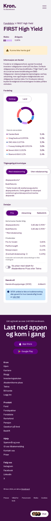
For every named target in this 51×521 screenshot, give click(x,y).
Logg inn (8, 394)
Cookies (44, 498)
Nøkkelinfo (41, 213)
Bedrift (7, 430)
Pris (12, 213)
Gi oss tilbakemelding (14, 446)
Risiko (36, 498)
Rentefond (8, 418)
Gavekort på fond (12, 426)
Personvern (26, 498)
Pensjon (7, 422)
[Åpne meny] (44, 7)
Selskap (12, 99)
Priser (6, 454)
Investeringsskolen (12, 378)
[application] (25, 115)
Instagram (8, 466)
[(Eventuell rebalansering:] (27, 254)
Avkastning (26, 213)
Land (25, 99)
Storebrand (25, 489)
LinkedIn (7, 474)
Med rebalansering (17, 171)
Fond (6, 406)
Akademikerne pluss (13, 382)
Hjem (6, 366)
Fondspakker (10, 410)
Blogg (6, 374)
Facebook (8, 470)
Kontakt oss (9, 450)
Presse (6, 498)
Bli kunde (8, 390)
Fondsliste (9, 23)
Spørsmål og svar (12, 442)
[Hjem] (10, 7)
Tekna (6, 386)
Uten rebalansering (39, 171)
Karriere (7, 370)
